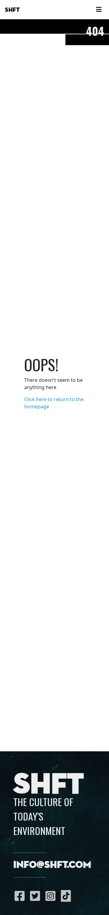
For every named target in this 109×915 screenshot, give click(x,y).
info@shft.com (52, 865)
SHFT (12, 10)
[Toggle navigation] (98, 9)
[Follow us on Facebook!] (21, 896)
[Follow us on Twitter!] (36, 896)
